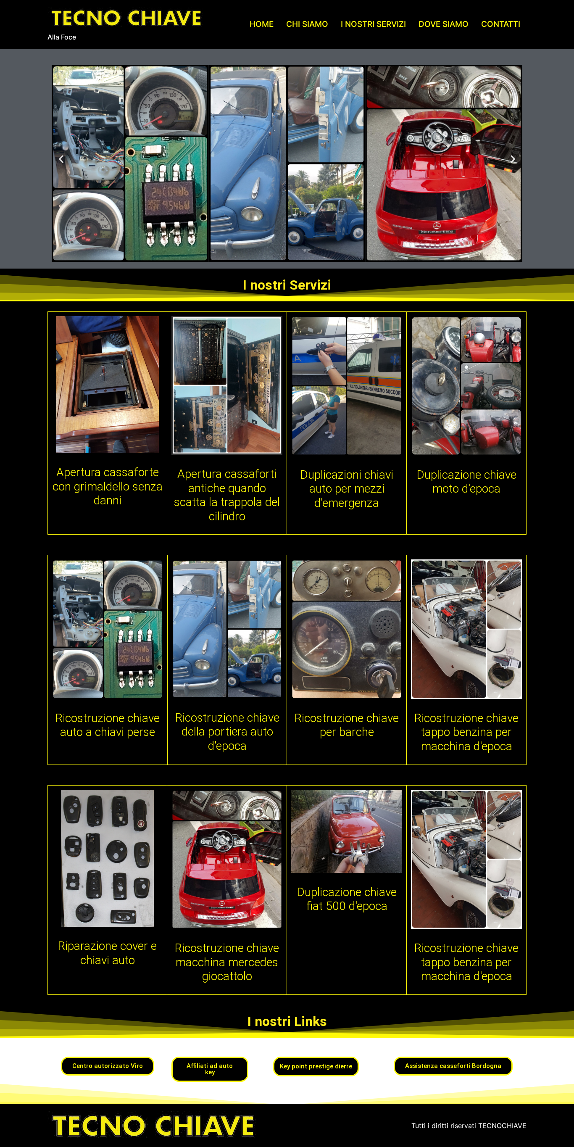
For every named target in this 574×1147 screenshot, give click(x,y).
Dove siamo (444, 24)
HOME (262, 24)
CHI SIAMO (307, 24)
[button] (61, 158)
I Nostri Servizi (373, 24)
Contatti (500, 24)
